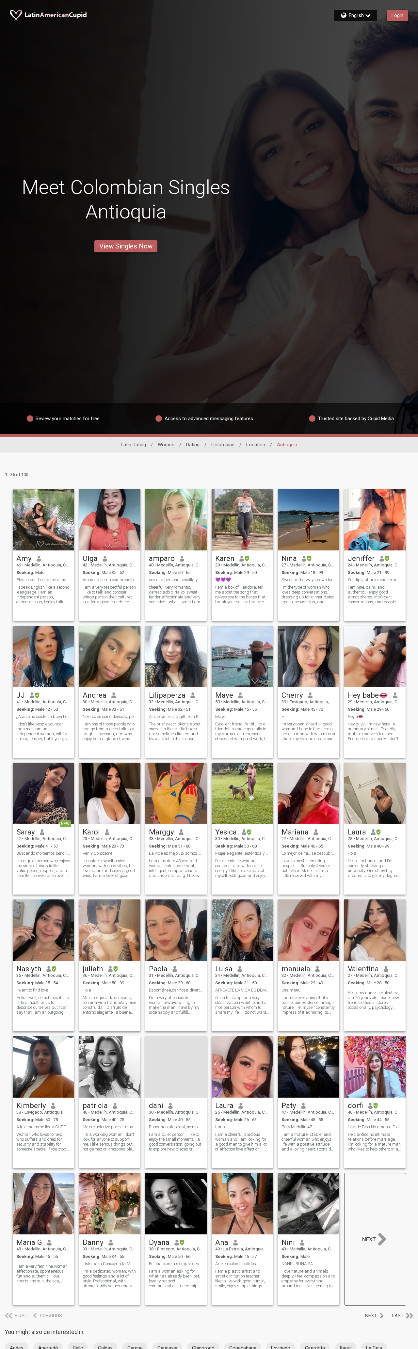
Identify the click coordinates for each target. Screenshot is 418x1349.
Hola (352, 853)
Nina (289, 558)
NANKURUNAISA (297, 1263)
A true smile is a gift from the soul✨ (176, 716)
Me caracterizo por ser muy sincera (110, 1126)
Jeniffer (361, 558)
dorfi (355, 1105)
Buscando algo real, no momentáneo (176, 1126)
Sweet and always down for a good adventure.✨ (308, 579)
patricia (95, 1105)
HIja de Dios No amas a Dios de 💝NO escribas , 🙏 (375, 1126)
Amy (24, 558)
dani (156, 1105)
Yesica (226, 832)
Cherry (292, 695)
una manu (290, 990)
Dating (193, 445)
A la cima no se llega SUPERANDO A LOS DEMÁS (43, 1126)
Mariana (295, 832)
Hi (283, 716)
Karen (224, 558)
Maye (224, 695)
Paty (288, 1105)
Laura (357, 832)
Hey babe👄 (368, 695)
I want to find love (32, 990)
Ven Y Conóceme (97, 853)
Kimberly (31, 1105)
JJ (20, 695)
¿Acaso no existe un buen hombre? (43, 716)
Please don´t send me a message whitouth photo (43, 579)
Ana (221, 1242)
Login (397, 15)
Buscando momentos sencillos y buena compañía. (43, 853)
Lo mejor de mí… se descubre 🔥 (308, 853)
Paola (158, 968)
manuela (295, 968)
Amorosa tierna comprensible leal (110, 579)
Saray (25, 832)
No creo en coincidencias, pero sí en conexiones (110, 716)
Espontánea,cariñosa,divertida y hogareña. (176, 990)
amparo (162, 558)
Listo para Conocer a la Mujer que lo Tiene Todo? (110, 1263)
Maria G (29, 1242)
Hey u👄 (355, 716)
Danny (93, 1242)
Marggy (161, 832)
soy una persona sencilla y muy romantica (176, 579)
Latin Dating (133, 445)
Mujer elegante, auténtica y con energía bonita (242, 853)
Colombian (222, 445)
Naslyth (28, 968)
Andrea (94, 695)
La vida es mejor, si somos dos (176, 853)
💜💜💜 (223, 579)
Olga (90, 558)
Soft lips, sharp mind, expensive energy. (375, 579)
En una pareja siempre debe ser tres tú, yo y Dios (176, 1263)
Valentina (363, 968)
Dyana (159, 1242)
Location (255, 445)
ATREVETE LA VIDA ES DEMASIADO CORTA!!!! (242, 990)
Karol (91, 832)
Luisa (224, 968)
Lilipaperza (167, 695)
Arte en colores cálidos (235, 1263)
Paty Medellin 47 (296, 1126)
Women (166, 445)
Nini (288, 1242)
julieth (93, 968)
